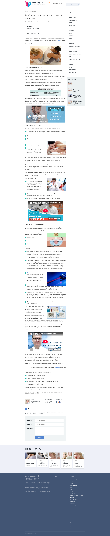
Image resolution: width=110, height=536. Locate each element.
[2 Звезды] (46, 401)
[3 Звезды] (47, 401)
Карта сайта (57, 479)
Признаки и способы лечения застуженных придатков (77, 96)
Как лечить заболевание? (34, 33)
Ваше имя (29, 420)
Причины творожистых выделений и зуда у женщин (77, 90)
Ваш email (29, 424)
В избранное (48, 2)
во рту (59, 40)
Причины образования (33, 28)
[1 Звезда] (45, 401)
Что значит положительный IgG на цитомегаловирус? (78, 84)
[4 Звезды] (48, 401)
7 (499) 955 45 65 (56, 2)
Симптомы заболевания (33, 31)
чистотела (57, 367)
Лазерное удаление (31, 273)
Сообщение (30, 428)
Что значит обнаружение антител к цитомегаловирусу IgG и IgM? (77, 103)
